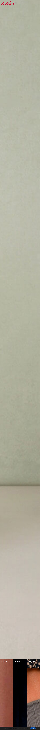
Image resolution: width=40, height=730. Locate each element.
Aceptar (33, 728)
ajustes (28, 728)
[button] (16, 3)
